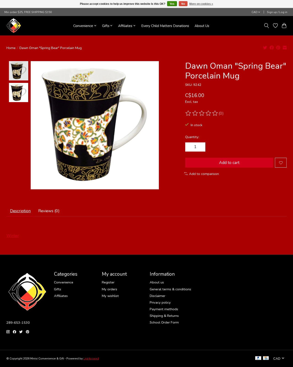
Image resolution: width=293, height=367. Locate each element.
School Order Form (164, 322)
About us (157, 282)
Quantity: (192, 137)
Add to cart (229, 162)
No (183, 3)
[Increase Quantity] (200, 147)
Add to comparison (204, 173)
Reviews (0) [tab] (49, 211)
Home (11, 48)
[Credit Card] (266, 358)
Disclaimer (157, 296)
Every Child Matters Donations (165, 25)
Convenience (63, 282)
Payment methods (164, 309)
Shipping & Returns (164, 315)
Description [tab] (20, 211)
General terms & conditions (170, 289)
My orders (109, 289)
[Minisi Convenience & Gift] (13, 26)
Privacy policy (160, 302)
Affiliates (61, 296)
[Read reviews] (202, 113)
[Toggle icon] (266, 26)
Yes (172, 3)
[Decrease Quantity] (190, 147)
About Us (202, 25)
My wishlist (110, 296)
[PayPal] (258, 358)
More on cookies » (201, 3)
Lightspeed (91, 358)
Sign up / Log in (277, 12)
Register (108, 282)
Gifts (57, 289)
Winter (12, 235)
